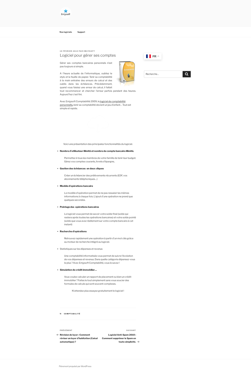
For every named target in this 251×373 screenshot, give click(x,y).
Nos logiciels (66, 32)
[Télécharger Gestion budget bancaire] (98, 124)
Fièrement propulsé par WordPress (75, 366)
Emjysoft (89, 51)
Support (81, 32)
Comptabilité (72, 314)
